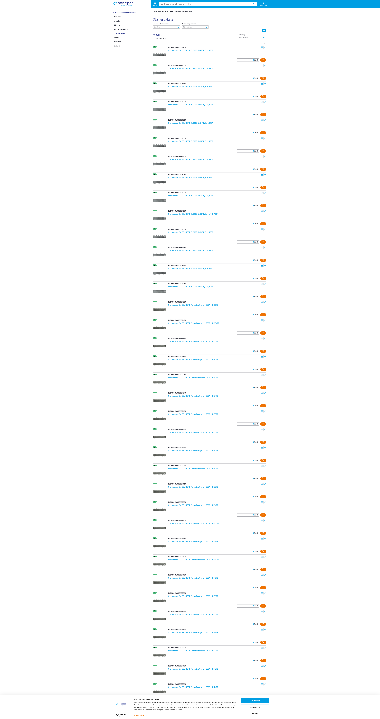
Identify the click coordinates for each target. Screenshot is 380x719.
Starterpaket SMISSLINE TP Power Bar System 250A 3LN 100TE (193, 523)
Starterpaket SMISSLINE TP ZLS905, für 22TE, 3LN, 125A (190, 287)
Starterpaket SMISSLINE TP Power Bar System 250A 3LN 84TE (193, 396)
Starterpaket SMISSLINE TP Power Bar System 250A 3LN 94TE (193, 541)
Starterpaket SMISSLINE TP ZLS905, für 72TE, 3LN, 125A (190, 196)
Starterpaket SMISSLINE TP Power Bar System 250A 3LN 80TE (193, 360)
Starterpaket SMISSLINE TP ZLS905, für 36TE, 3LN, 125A (190, 232)
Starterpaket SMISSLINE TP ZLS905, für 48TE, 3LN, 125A (190, 159)
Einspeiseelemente (121, 29)
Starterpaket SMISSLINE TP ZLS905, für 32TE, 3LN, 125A (190, 141)
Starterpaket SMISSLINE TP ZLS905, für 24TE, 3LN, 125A (190, 87)
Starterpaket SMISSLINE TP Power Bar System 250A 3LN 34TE (193, 432)
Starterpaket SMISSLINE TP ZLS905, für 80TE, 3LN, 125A (190, 105)
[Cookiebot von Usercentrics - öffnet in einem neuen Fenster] (121, 715)
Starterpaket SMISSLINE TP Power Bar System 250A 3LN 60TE (193, 469)
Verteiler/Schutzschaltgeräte (163, 11)
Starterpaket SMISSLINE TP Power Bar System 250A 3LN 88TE (193, 632)
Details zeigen (139, 715)
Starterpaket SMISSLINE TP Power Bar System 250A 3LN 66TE (193, 305)
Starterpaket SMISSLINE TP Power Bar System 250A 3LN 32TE (193, 487)
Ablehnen (255, 713)
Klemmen (117, 25)
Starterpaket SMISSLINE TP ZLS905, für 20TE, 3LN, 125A (190, 68)
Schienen (117, 42)
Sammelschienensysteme (183, 11)
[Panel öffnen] (264, 30)
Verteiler (117, 17)
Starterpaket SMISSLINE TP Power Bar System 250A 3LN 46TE (193, 578)
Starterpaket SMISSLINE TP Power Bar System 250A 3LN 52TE (193, 378)
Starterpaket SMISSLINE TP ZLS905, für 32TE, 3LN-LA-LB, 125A (193, 214)
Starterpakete (119, 33)
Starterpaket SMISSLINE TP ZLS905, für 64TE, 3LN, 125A (190, 123)
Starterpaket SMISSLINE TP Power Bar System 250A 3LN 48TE (193, 614)
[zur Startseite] (132, 4)
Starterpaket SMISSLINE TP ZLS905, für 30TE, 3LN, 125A (190, 269)
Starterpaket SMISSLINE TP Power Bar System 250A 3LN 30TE (193, 414)
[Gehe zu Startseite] (152, 11)
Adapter (117, 21)
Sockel (116, 38)
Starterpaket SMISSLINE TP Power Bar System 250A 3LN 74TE (193, 687)
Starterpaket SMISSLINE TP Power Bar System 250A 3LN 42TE (193, 669)
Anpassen (253, 707)
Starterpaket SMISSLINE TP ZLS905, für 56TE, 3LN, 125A (190, 178)
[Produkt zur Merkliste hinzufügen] (265, 47)
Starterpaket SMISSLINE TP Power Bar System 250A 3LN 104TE (193, 323)
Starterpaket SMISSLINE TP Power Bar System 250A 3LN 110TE (193, 560)
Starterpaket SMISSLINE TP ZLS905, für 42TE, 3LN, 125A (190, 250)
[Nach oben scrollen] (264, 43)
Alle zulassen (255, 700)
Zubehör (117, 46)
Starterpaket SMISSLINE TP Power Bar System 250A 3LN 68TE (193, 341)
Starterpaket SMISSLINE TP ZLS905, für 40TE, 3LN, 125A (190, 50)
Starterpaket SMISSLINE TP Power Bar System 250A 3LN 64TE (193, 505)
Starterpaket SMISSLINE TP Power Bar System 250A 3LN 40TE (193, 450)
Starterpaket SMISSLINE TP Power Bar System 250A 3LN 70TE (193, 651)
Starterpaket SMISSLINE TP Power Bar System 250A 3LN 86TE (193, 596)
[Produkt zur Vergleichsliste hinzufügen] (262, 47)
